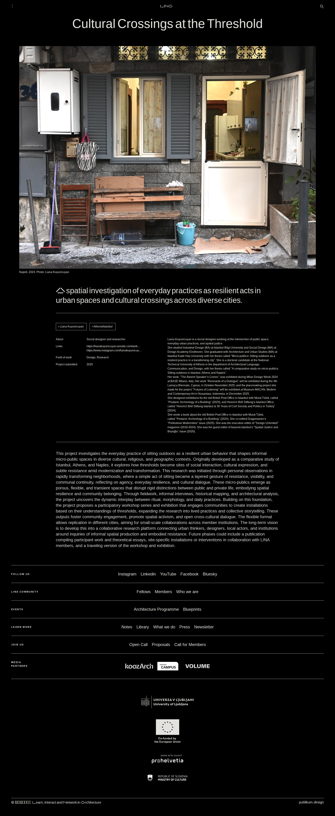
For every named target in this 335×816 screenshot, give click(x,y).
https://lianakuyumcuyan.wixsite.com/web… (113, 346)
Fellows (144, 591)
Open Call (138, 644)
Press (184, 627)
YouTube (168, 574)
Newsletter (204, 627)
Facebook (189, 574)
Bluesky (210, 574)
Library (142, 627)
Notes (126, 627)
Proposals (161, 644)
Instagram (127, 574)
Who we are (187, 591)
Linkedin (148, 574)
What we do (164, 627)
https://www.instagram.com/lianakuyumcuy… (114, 350)
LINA (166, 6)
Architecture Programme (156, 609)
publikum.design (311, 802)
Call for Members (190, 644)
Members (163, 591)
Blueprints (192, 609)
